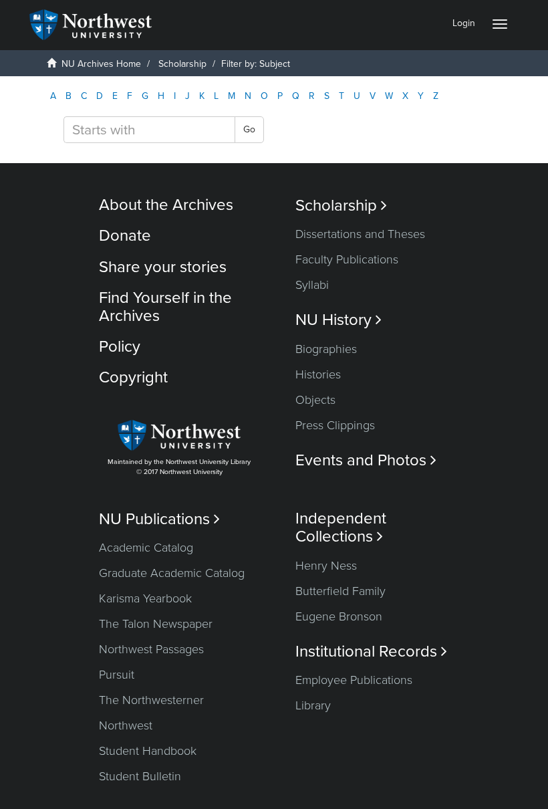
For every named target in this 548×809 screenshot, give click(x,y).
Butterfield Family (340, 591)
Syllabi (312, 284)
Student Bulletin (140, 776)
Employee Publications (353, 680)
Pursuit (116, 674)
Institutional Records (371, 651)
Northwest (125, 725)
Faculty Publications (346, 259)
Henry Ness (326, 565)
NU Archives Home (101, 64)
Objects (315, 399)
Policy (119, 346)
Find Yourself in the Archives (165, 306)
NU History (338, 320)
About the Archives (166, 205)
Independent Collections (340, 527)
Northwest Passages (151, 649)
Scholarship (182, 64)
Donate (125, 235)
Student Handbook (147, 750)
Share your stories (163, 267)
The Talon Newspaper (156, 623)
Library (313, 705)
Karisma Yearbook (145, 598)
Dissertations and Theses (360, 234)
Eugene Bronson (338, 616)
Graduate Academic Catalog (172, 573)
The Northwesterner (151, 700)
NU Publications (159, 519)
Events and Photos (365, 460)
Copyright (133, 377)
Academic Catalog (146, 547)
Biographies (326, 349)
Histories (318, 374)
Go (249, 129)
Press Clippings (335, 425)
